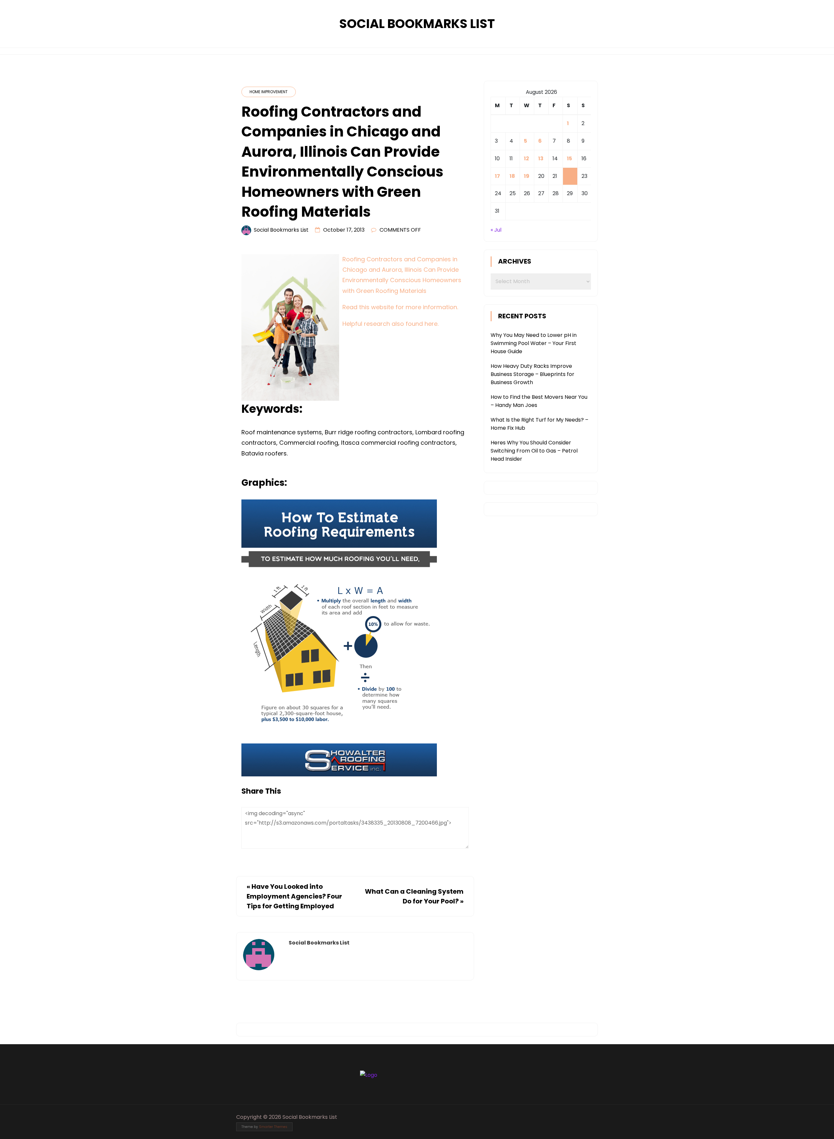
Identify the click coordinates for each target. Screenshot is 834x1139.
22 (570, 176)
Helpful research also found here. (390, 324)
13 (540, 158)
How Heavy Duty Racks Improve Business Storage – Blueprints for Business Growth (532, 374)
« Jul (496, 230)
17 (497, 176)
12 (526, 158)
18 (512, 176)
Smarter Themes (273, 1126)
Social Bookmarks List (417, 23)
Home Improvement (269, 91)
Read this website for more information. (400, 307)
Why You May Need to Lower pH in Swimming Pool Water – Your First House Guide (534, 343)
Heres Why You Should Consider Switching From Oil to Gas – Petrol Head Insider (534, 451)
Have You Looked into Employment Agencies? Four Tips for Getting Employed (294, 896)
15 (569, 158)
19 (526, 176)
